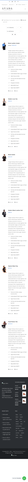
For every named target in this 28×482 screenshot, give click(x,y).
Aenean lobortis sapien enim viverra (7, 418)
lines (21, 423)
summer (17, 432)
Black (17, 414)
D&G (17, 419)
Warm (21, 435)
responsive (21, 430)
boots (21, 414)
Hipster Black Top (13, 266)
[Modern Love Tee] (4, 102)
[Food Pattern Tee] (4, 324)
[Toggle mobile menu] (25, 9)
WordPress (21, 452)
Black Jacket (11, 154)
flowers (17, 421)
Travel (17, 435)
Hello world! (5, 414)
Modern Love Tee (12, 99)
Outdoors (23, 428)
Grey (21, 421)
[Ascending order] (20, 27)
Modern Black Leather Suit (15, 210)
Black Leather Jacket (14, 43)
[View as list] (15, 34)
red (16, 430)
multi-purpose (19, 426)
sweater (22, 432)
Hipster (17, 423)
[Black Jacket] (4, 157)
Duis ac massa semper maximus (7, 423)
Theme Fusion (22, 451)
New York (17, 428)
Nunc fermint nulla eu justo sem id (7, 428)
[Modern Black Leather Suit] (4, 213)
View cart (24, 20)
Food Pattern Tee (13, 321)
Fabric (20, 419)
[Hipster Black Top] (4, 269)
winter (21, 437)
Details (16, 90)
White (17, 437)
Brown (17, 416)
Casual (21, 416)
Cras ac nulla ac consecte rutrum (6, 438)
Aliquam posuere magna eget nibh (6, 433)
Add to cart (11, 90)
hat (24, 421)
